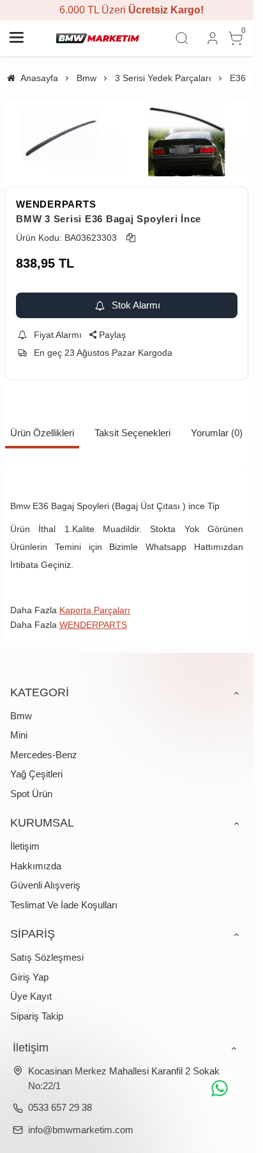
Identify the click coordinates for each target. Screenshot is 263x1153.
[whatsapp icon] (219, 1088)
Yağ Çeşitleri (36, 773)
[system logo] (97, 38)
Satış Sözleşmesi (47, 957)
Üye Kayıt (31, 996)
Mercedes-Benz (43, 754)
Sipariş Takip (36, 1016)
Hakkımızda (35, 865)
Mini (18, 734)
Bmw (21, 715)
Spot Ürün (31, 793)
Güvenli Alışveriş (45, 885)
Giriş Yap (29, 977)
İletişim (25, 846)
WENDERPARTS (56, 204)
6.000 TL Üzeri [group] (127, 9)
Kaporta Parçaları (94, 610)
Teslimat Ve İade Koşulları (63, 904)
